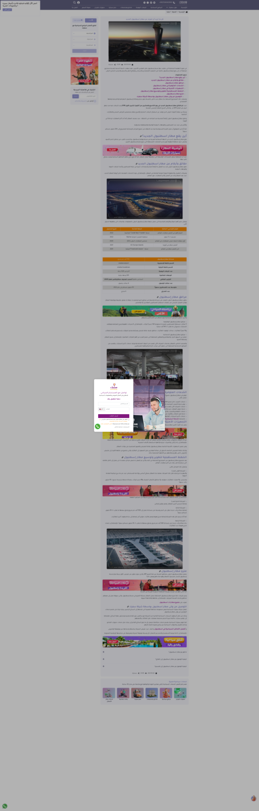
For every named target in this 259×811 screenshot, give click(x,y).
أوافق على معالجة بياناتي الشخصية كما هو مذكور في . (113, 420)
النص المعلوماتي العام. (106, 424)
